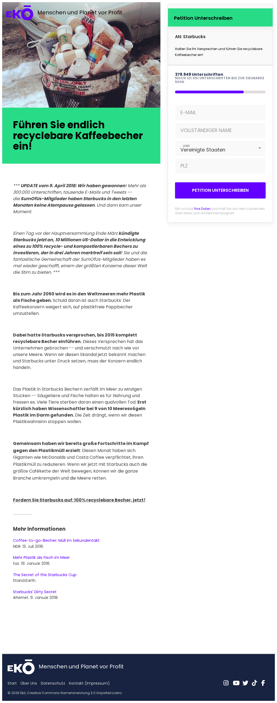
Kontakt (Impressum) (89, 683)
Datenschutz (53, 683)
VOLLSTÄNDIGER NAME (206, 130)
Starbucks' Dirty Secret (35, 592)
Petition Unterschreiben (220, 190)
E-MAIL (188, 112)
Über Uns (29, 683)
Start (12, 683)
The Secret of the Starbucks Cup (45, 574)
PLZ (184, 165)
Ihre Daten (202, 208)
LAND (186, 146)
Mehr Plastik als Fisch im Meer (41, 557)
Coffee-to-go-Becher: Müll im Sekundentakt (56, 540)
